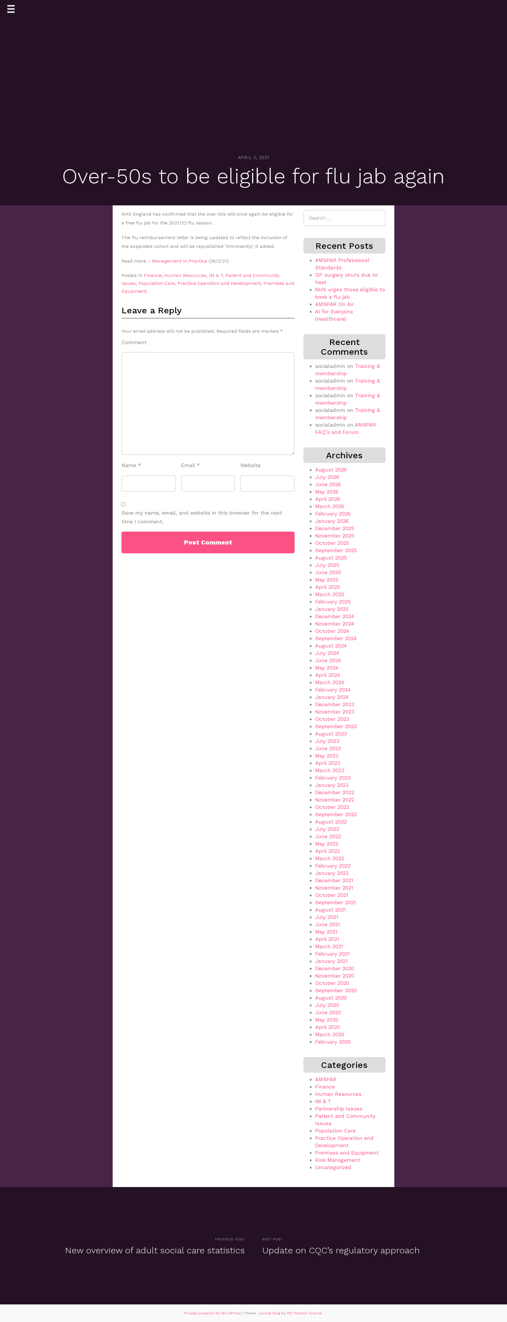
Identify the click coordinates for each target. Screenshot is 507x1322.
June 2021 (327, 924)
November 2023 (334, 712)
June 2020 (328, 1012)
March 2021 (329, 946)
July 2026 (327, 477)
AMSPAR (326, 1079)
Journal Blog (269, 1313)
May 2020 (326, 1020)
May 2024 (326, 668)
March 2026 (329, 506)
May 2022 (326, 844)
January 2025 (332, 609)
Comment (134, 342)
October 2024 (332, 631)
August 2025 (331, 558)
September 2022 (336, 814)
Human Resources (185, 275)
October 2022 (332, 807)
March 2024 (329, 682)
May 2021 (326, 932)
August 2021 (330, 910)
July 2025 (327, 565)
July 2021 (326, 917)
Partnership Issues (338, 1108)
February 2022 (333, 866)
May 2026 (326, 491)
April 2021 (327, 939)
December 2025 (334, 528)
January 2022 (332, 873)
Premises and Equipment (347, 1152)
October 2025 (332, 543)
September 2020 (336, 990)
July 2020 (327, 1005)
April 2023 (327, 763)
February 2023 (333, 778)
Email (190, 465)
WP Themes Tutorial (304, 1313)
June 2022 (328, 836)
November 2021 (334, 888)
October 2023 (332, 719)
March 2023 (329, 770)
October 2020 (332, 983)
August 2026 (331, 469)
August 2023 (331, 734)
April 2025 (327, 587)
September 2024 (336, 638)
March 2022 (329, 858)
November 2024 (334, 624)
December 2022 (334, 792)
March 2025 (329, 594)
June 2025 (328, 572)
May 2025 (326, 580)
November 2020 (334, 976)
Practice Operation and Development (219, 283)
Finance (153, 275)
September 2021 (335, 902)
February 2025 (333, 602)
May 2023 (326, 756)
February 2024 (333, 690)
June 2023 (328, 748)
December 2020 (334, 968)
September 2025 (336, 550)
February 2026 (333, 513)
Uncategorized (333, 1167)
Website (250, 465)
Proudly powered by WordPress (213, 1313)
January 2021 (331, 961)
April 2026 (327, 499)
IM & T (216, 275)
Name (131, 465)
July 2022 (327, 829)
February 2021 (332, 954)
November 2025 (334, 535)
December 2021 (334, 880)
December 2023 (334, 704)
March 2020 (329, 1034)
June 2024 (328, 660)
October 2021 (331, 895)
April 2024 (327, 675)
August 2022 (331, 822)
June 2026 (328, 484)
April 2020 (327, 1027)
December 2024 (334, 616)
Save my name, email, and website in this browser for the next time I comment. (201, 517)
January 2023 (332, 785)
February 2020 (333, 1042)
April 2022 (327, 851)
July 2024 (327, 653)
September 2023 (336, 726)
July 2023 (327, 741)
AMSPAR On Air (334, 304)
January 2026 (332, 521)
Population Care (156, 283)
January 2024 (332, 697)
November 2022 (334, 800)
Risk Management (337, 1160)
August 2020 (331, 998)
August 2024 (331, 646)
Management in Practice (179, 261)
